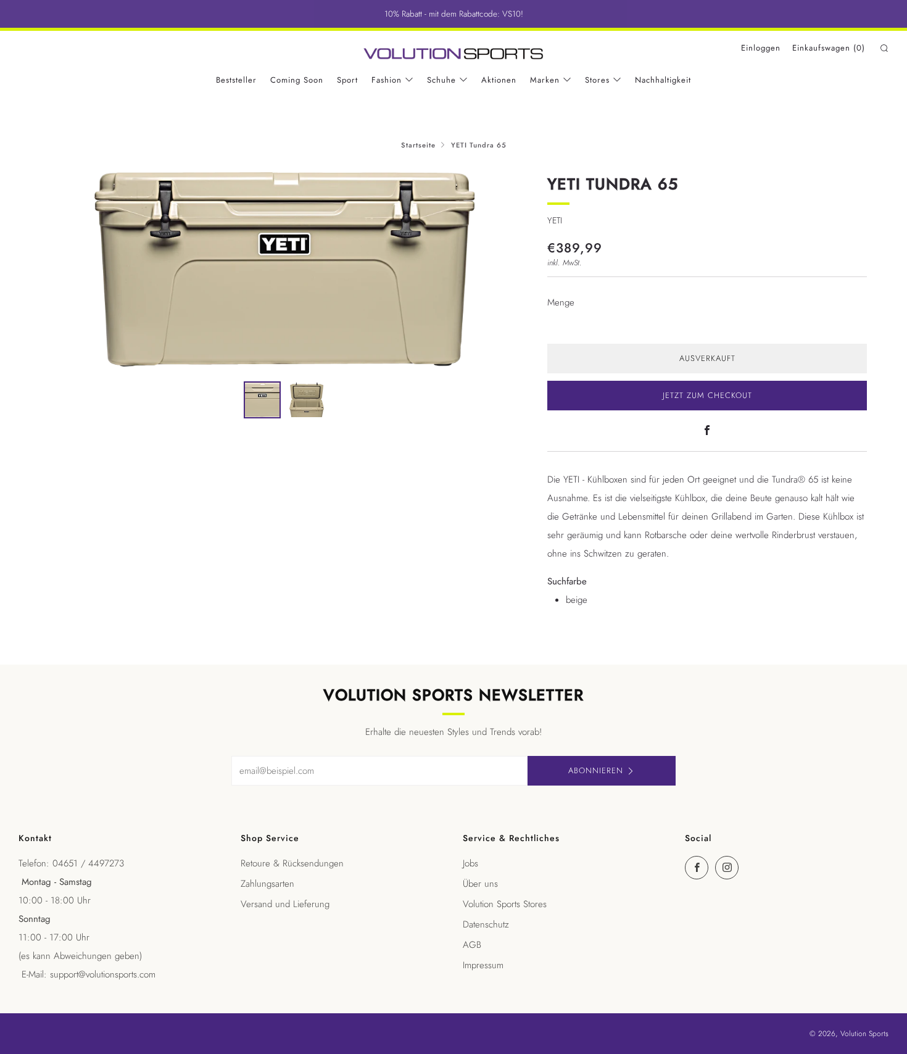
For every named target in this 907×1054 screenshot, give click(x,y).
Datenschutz (486, 924)
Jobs (470, 863)
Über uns (480, 883)
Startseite (418, 145)
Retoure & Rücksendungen (292, 863)
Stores (597, 80)
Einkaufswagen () (828, 48)
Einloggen (761, 48)
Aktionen (498, 80)
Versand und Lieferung (285, 904)
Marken (545, 80)
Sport (347, 80)
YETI (554, 220)
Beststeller (236, 80)
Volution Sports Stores (505, 904)
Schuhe (441, 80)
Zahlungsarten (267, 883)
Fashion (386, 80)
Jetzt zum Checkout (707, 395)
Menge (560, 302)
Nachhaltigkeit (663, 80)
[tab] (262, 399)
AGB (472, 945)
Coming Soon (296, 80)
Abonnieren (595, 770)
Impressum (483, 965)
